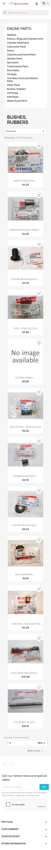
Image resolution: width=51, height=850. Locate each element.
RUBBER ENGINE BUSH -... (25, 180)
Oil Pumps (12, 92)
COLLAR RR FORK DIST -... (26, 722)
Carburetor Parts (16, 46)
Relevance (25, 131)
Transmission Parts (17, 66)
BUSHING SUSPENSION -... (25, 476)
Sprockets (13, 62)
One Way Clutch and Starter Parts (22, 80)
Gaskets (11, 34)
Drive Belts (13, 70)
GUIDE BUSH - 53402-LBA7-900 (25, 623)
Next (42, 743)
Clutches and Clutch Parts (21, 54)
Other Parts (13, 85)
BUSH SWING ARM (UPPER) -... (25, 673)
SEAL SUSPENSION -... (25, 574)
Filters (10, 50)
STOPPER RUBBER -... (25, 377)
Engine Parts (19, 28)
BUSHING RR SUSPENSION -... (25, 279)
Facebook (4, 764)
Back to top (35, 750)
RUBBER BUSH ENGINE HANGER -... (25, 230)
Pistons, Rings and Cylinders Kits (25, 38)
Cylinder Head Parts (18, 42)
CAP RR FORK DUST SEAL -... (25, 525)
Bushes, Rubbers (16, 89)
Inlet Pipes (13, 96)
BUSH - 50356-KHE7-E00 (25, 328)
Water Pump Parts (17, 100)
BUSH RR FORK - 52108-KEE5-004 (25, 427)
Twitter (12, 764)
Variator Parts (14, 58)
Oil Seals (12, 74)
